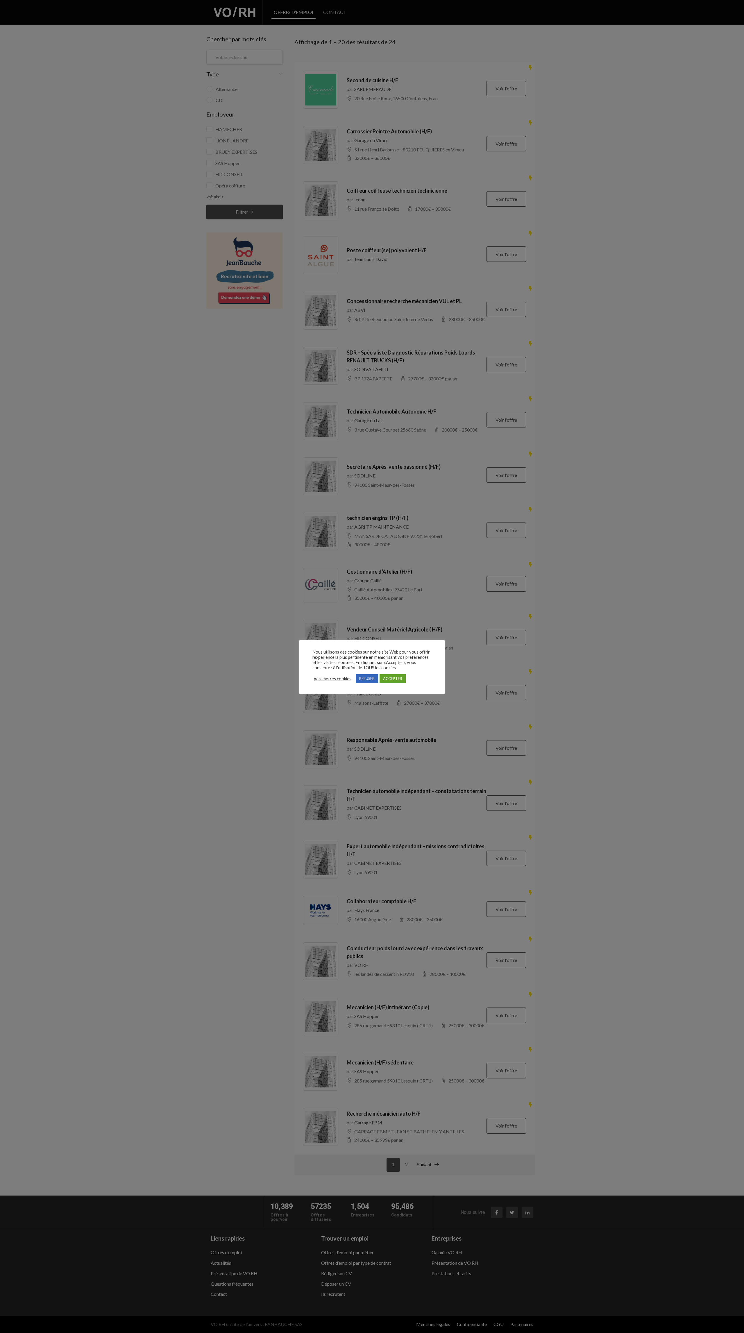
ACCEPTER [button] (392, 678)
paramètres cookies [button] (332, 678)
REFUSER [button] (367, 678)
